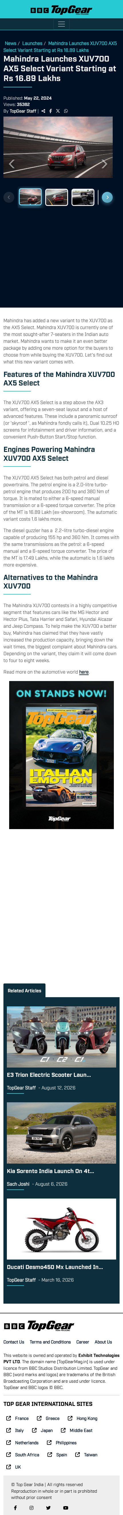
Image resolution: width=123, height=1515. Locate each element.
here (84, 671)
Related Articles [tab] (24, 990)
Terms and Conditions (50, 1341)
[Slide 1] (30, 196)
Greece (52, 1417)
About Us (103, 1341)
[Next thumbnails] (107, 197)
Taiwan (90, 1454)
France (22, 1417)
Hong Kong (87, 1417)
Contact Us (13, 1341)
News (10, 43)
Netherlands (27, 1442)
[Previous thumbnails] (8, 197)
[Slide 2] (56, 197)
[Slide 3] (83, 197)
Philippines (66, 1442)
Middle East (81, 1430)
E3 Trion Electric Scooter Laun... (49, 1074)
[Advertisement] (58, 255)
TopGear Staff (23, 110)
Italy (19, 1430)
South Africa (27, 1454)
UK (18, 1466)
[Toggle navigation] (61, 24)
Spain (61, 1454)
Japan (47, 1430)
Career (82, 1341)
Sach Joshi (18, 1184)
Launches (32, 43)
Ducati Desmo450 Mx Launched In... (55, 1266)
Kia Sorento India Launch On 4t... (50, 1170)
